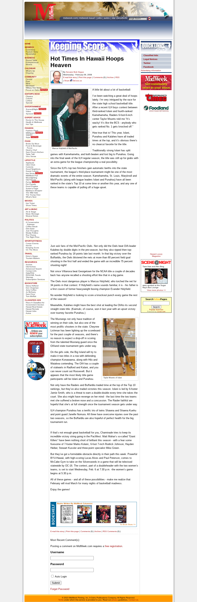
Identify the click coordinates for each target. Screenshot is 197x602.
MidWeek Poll (32, 176)
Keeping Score (32, 248)
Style (28, 137)
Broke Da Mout (32, 144)
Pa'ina (28, 182)
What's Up (30, 71)
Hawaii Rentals (32, 309)
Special (29, 103)
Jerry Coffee (31, 290)
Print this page (85, 77)
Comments (98, 77)
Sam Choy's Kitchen (35, 152)
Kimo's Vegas (32, 256)
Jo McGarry (31, 292)
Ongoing (29, 73)
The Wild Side (32, 193)
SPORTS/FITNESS (33, 241)
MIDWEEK (29, 47)
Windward (30, 86)
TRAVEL (28, 254)
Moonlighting (31, 178)
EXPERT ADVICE (33, 117)
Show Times (31, 205)
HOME (28, 44)
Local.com (161, 312)
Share (67, 81)
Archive (29, 265)
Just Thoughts (32, 231)
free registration (113, 546)
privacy (115, 600)
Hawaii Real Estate (34, 307)
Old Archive (31, 267)
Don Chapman (32, 288)
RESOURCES (31, 262)
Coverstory (30, 50)
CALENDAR (30, 68)
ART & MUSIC (31, 209)
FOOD (27, 141)
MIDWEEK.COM (70, 18)
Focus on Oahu (33, 90)
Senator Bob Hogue (75, 72)
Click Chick (30, 165)
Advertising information (151, 70)
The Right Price (32, 237)
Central (29, 79)
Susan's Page (32, 188)
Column (29, 98)
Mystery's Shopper (34, 191)
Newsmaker (31, 54)
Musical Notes (32, 216)
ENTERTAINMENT (33, 107)
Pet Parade (31, 184)
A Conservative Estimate (32, 223)
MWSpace (30, 133)
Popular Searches (156, 310)
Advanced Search (34, 269)
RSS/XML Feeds (33, 275)
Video (28, 111)
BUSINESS (30, 58)
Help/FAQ (30, 273)
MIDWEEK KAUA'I (87, 18)
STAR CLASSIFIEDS (120, 18)
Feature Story (32, 52)
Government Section (35, 305)
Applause (30, 163)
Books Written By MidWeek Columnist (74, 503)
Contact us (133, 600)
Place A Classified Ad (35, 303)
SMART (29, 135)
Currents (29, 167)
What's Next (31, 197)
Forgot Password (59, 589)
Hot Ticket (30, 203)
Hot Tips (29, 124)
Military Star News (33, 88)
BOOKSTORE (31, 283)
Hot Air (29, 245)
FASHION (29, 128)
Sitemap (29, 277)
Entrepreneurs (32, 62)
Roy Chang (31, 235)
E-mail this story (70, 77)
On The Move (32, 250)
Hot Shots (30, 173)
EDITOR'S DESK (32, 94)
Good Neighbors (33, 169)
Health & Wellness (34, 122)
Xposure (29, 114)
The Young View (33, 195)
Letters (29, 101)
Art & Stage (31, 212)
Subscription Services (35, 279)
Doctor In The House (35, 120)
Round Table (31, 60)
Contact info (31, 271)
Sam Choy (30, 294)
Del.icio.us (77, 81)
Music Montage (32, 214)
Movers (29, 64)
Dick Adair (30, 229)
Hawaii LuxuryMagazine (156, 255)
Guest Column (32, 171)
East (28, 81)
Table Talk (30, 154)
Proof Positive (32, 186)
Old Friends (31, 180)
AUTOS (107, 18)
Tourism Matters (33, 258)
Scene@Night (32, 109)
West (28, 83)
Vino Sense (31, 156)
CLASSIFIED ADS (33, 300)
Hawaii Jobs (31, 311)
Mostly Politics (32, 233)
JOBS (99, 18)
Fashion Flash (32, 131)
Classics (29, 96)
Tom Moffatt (31, 296)
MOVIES (29, 201)
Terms (60, 600)
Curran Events (32, 243)
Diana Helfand (32, 286)
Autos (28, 313)
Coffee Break (32, 226)
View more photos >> (156, 290)
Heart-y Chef (31, 150)
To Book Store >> (128, 524)
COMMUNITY (31, 77)
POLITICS (29, 220)
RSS (117, 77)
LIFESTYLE (30, 160)
